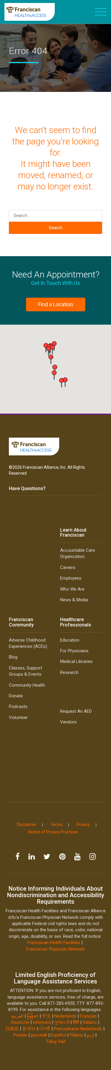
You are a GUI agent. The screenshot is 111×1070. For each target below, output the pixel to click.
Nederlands (65, 1016)
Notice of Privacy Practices (53, 832)
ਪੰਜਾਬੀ (44, 1028)
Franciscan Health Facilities (53, 942)
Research (69, 672)
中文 (46, 1016)
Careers (67, 567)
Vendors (68, 722)
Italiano (90, 1022)
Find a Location (55, 304)
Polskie (20, 1035)
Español (58, 1035)
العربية (18, 1016)
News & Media (74, 599)
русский (39, 1035)
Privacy (83, 824)
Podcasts (18, 706)
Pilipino (76, 1035)
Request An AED (76, 711)
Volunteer (18, 717)
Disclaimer (26, 824)
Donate (16, 696)
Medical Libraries (76, 661)
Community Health (27, 685)
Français (88, 1016)
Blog (13, 657)
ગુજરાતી (61, 1022)
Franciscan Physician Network (55, 949)
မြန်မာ (32, 1016)
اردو (90, 1035)
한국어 (29, 1028)
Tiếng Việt (55, 1041)
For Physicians (74, 650)
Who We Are (72, 589)
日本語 (12, 1028)
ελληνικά (42, 1022)
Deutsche (20, 1022)
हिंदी (76, 1022)
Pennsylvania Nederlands (78, 1028)
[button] (61, 383)
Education (69, 640)
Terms (56, 824)
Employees (70, 578)
